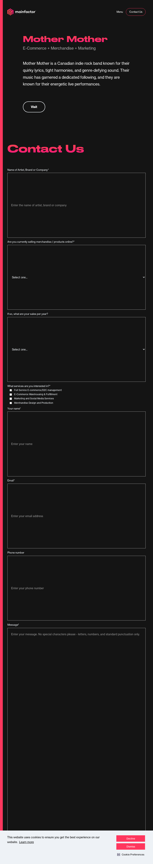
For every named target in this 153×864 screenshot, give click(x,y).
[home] (21, 12)
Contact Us (135, 11)
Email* (11, 480)
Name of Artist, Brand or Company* (28, 169)
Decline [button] (131, 838)
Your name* (14, 408)
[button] (130, 854)
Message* (13, 624)
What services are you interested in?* (28, 386)
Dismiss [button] (131, 846)
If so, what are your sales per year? (27, 313)
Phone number (15, 552)
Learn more (26, 842)
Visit (34, 107)
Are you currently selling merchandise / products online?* (41, 241)
